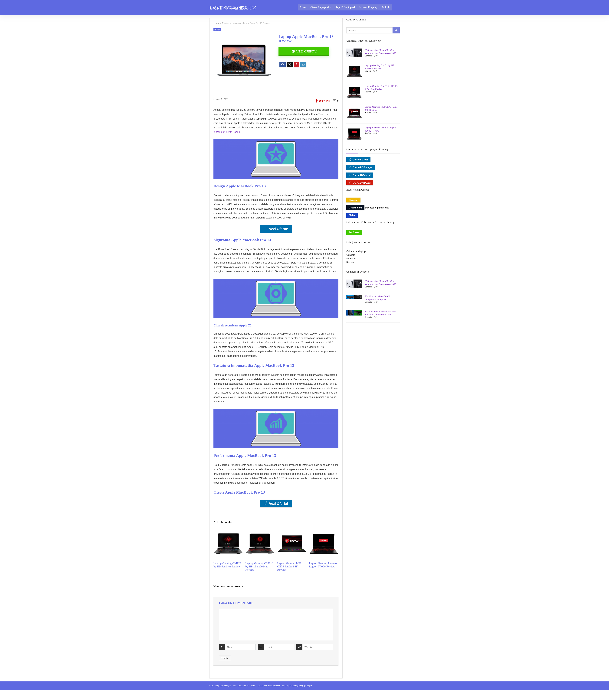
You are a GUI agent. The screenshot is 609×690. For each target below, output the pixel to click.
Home (216, 23)
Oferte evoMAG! (362, 183)
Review (225, 23)
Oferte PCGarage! (362, 167)
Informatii (351, 258)
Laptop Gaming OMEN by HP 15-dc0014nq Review (259, 566)
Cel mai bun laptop (356, 251)
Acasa (303, 7)
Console (368, 56)
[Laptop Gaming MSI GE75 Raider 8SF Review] (292, 531)
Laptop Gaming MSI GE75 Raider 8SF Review (289, 566)
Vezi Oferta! (306, 51)
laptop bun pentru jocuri (226, 132)
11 (377, 317)
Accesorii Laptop (368, 7)
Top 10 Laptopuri (345, 7)
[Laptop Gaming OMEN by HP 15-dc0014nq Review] (260, 531)
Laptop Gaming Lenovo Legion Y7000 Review (323, 565)
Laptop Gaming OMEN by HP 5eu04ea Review (227, 565)
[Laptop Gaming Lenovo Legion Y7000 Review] (323, 531)
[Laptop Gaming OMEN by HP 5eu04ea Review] (228, 531)
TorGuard (354, 232)
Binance (353, 200)
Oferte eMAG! (360, 159)
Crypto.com (355, 207)
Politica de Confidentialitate (268, 686)
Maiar (352, 215)
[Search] (396, 30)
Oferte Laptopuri (319, 7)
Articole (385, 7)
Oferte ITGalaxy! (362, 175)
